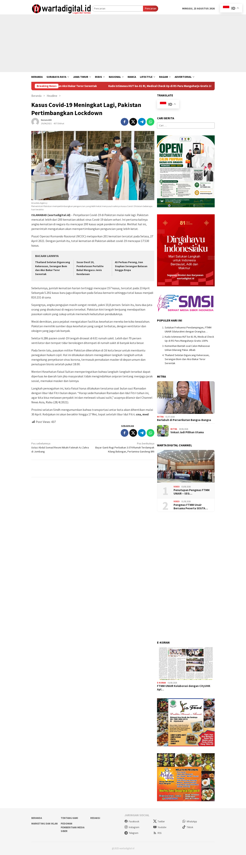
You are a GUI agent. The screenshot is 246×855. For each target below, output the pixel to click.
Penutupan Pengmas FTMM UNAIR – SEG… (191, 491)
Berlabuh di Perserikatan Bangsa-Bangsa (184, 420)
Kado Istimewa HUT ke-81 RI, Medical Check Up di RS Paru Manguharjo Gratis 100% (134, 86)
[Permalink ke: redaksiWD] (35, 121)
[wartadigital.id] (61, 8)
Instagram (134, 827)
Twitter (161, 821)
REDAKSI (95, 818)
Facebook (134, 821)
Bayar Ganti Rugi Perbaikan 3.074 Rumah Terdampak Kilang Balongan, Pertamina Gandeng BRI (124, 447)
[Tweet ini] (133, 122)
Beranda (36, 818)
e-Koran (161, 682)
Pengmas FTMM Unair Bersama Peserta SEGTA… (191, 506)
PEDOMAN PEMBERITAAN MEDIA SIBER (72, 827)
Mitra (160, 416)
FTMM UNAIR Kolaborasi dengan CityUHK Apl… (183, 687)
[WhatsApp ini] (150, 122)
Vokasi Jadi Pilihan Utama (187, 432)
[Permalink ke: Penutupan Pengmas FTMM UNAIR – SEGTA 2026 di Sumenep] (186, 466)
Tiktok (190, 827)
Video (177, 486)
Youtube (162, 827)
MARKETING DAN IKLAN (44, 823)
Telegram (133, 833)
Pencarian (150, 8)
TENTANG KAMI (69, 818)
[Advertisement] (123, 43)
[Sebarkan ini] (124, 122)
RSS (159, 833)
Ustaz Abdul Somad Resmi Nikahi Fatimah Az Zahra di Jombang (60, 447)
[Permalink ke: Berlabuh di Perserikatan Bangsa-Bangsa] (186, 397)
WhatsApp (192, 821)
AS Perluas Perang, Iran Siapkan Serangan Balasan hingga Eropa (131, 266)
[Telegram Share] (142, 122)
